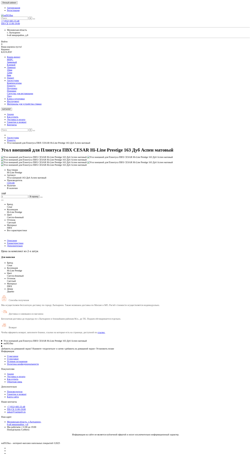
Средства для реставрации (20, 93)
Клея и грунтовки (16, 99)
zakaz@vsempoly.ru (16, 412)
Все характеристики (17, 230)
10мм (9, 70)
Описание (12, 240)
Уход (9, 96)
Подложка (12, 88)
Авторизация (13, 8)
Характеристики (15, 243)
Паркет (10, 78)
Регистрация (13, 10)
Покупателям (7, 369)
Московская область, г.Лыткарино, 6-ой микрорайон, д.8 (24, 423)
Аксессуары (13, 80)
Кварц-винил (13, 57)
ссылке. (101, 332)
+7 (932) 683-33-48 (10, 21)
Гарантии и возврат (16, 122)
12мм (9, 72)
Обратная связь (14, 382)
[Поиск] (34, 18)
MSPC (10, 59)
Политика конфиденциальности (23, 364)
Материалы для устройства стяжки (24, 104)
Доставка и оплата (16, 119)
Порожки (11, 91)
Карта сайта (13, 397)
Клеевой (11, 65)
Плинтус (11, 85)
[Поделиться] (2, 200)
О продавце (13, 359)
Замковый (12, 62)
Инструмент (13, 101)
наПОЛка (8, 343)
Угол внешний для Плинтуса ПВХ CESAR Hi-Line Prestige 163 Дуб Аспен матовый (45, 341)
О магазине (12, 356)
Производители (15, 391)
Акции (10, 114)
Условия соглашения (17, 361)
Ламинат (11, 67)
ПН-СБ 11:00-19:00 (10, 23)
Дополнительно (15, 246)
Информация (7, 351)
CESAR (11, 183)
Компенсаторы (14, 83)
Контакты (12, 125)
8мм (9, 75)
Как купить (12, 117)
